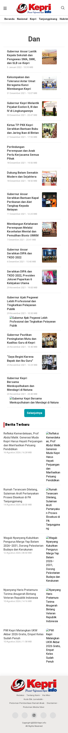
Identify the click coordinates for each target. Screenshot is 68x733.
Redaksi (20, 695)
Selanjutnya (34, 413)
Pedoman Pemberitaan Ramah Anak (26, 703)
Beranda (9, 19)
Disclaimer (52, 703)
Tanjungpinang (48, 19)
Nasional (22, 19)
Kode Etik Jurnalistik (33, 699)
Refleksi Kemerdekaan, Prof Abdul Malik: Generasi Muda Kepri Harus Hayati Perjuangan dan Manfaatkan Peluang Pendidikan (22, 441)
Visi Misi (46, 695)
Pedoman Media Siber (33, 707)
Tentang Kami (33, 695)
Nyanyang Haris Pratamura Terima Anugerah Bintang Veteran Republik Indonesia (20, 594)
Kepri (33, 19)
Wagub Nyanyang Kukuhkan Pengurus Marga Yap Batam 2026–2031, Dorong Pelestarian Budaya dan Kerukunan (23, 544)
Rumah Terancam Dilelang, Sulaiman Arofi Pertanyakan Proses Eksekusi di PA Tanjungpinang (21, 495)
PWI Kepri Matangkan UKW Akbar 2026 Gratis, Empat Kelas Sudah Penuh (23, 634)
